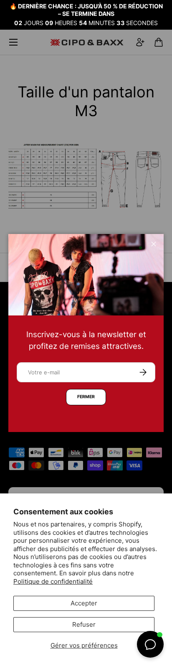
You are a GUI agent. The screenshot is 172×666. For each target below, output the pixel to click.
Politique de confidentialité (53, 581)
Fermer (86, 396)
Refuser (84, 624)
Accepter (84, 603)
